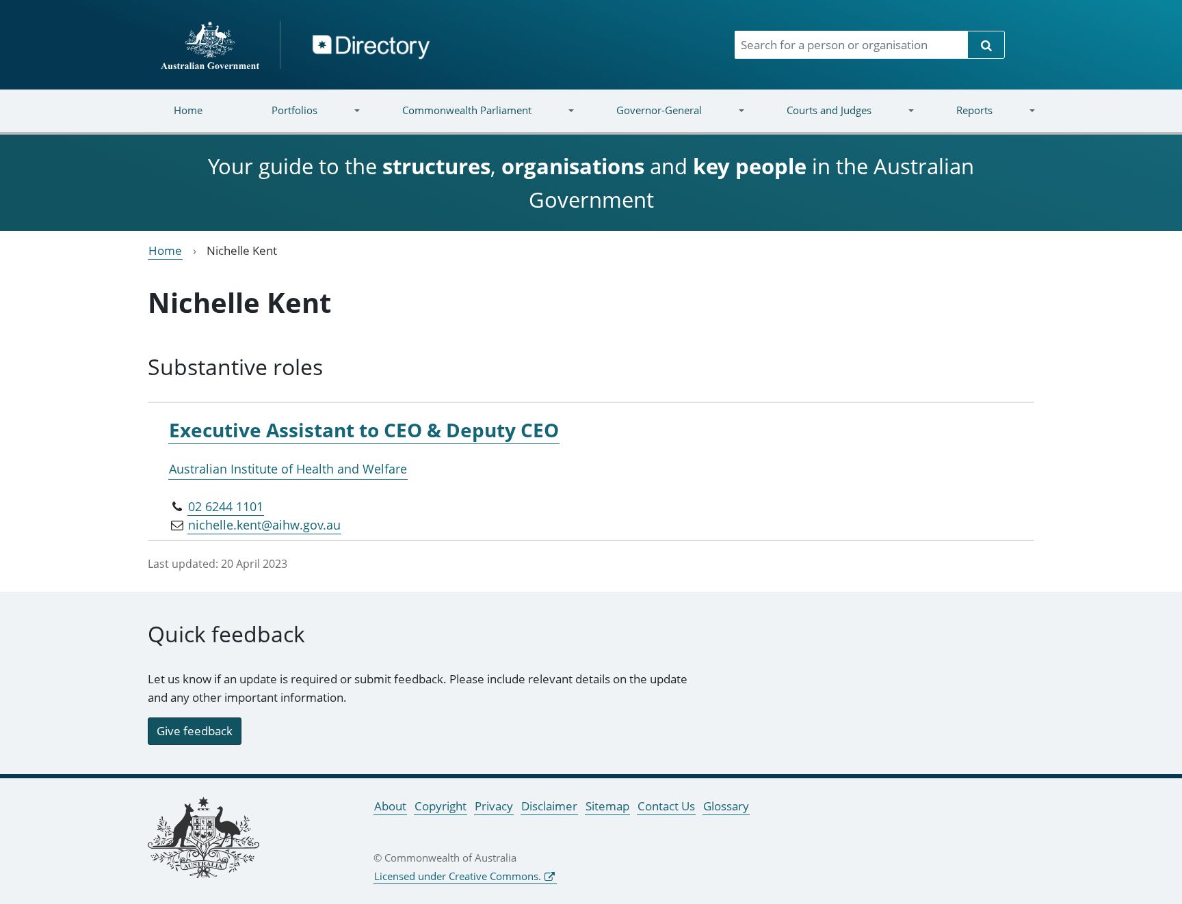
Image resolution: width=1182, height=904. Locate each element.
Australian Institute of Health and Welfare (288, 469)
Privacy (494, 806)
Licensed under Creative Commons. (457, 876)
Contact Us (666, 806)
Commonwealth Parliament (449, 118)
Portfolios (277, 118)
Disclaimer (549, 806)
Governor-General (642, 118)
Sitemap (607, 806)
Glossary (726, 806)
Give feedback (195, 731)
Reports (956, 118)
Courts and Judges (811, 118)
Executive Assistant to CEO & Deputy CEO (364, 430)
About (390, 806)
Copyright (441, 806)
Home (188, 110)
